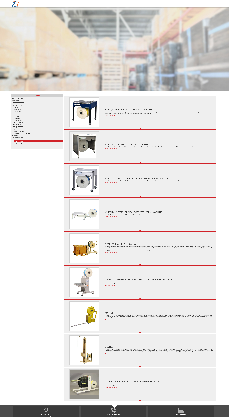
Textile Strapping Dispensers (21, 131)
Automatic (16, 139)
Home (107, 3)
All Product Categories (18, 98)
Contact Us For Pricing (111, 115)
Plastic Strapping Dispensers (21, 129)
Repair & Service (158, 3)
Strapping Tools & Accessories (20, 103)
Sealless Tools (17, 111)
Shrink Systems (16, 100)
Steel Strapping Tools (18, 105)
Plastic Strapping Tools (18, 115)
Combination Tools (17, 124)
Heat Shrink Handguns (18, 102)
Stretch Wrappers (17, 143)
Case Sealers (16, 145)
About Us (114, 3)
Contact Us (168, 3)
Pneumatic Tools (18, 109)
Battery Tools (17, 113)
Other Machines (17, 147)
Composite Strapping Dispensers (22, 133)
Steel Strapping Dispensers (20, 128)
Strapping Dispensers (18, 126)
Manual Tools (17, 107)
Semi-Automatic (19, 141)
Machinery (15, 135)
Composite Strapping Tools (19, 122)
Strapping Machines (18, 137)
